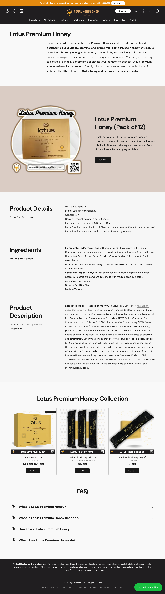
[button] (118, 3)
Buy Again (93, 20)
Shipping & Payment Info (85, 587)
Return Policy (104, 587)
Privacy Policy (67, 587)
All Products (50, 20)
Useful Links (118, 587)
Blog (116, 20)
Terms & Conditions (49, 587)
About (133, 20)
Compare (106, 20)
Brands (64, 20)
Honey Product (34, 324)
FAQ (124, 20)
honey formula (55, 57)
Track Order (78, 20)
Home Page (34, 20)
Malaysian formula (130, 359)
